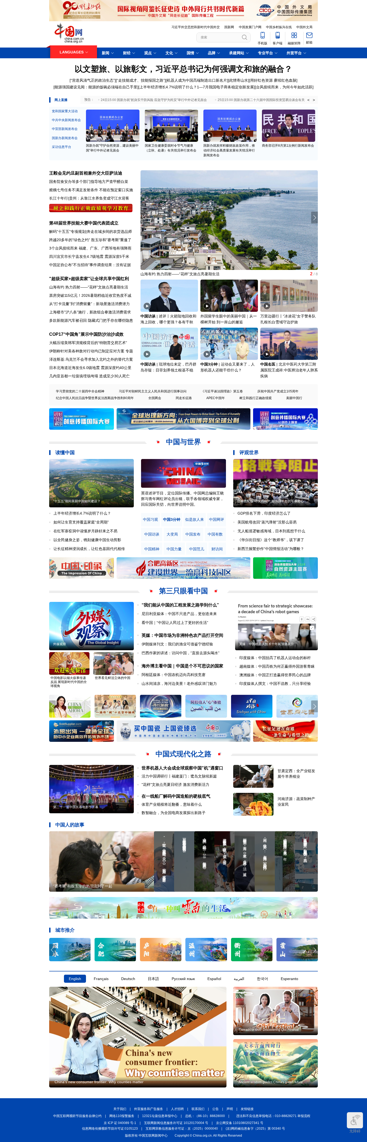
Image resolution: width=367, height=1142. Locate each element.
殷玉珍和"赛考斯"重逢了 (111, 240)
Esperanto (289, 979)
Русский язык (183, 979)
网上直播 (61, 100)
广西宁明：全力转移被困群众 (165, 274)
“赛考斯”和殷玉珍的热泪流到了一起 (82, 886)
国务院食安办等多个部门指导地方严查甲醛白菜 (88, 181)
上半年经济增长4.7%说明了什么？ (168, 87)
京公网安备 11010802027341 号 (239, 1123)
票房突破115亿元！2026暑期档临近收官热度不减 (90, 295)
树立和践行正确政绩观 (255, 398)
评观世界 (249, 452)
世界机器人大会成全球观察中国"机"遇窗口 (182, 768)
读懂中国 (65, 452)
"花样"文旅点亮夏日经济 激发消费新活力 (175, 784)
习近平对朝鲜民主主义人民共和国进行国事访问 (152, 391)
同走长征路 (184, 398)
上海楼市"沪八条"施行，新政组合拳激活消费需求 (90, 312)
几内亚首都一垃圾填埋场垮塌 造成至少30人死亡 (89, 376)
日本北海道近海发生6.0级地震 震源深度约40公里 (90, 368)
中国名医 (267, 364)
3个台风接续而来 (63, 248)
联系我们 (198, 1109)
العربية (239, 979)
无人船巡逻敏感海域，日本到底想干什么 (271, 531)
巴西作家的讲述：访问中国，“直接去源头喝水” (181, 653)
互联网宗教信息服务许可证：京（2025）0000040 (182, 1128)
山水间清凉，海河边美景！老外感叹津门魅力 (179, 683)
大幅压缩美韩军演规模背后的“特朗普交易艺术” (88, 343)
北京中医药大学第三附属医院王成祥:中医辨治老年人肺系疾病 (289, 370)
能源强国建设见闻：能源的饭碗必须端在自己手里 (96, 87)
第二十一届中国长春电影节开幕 (75, 807)
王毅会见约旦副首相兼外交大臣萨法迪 (85, 173)
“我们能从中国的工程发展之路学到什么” (180, 605)
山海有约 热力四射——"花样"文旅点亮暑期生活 (88, 287)
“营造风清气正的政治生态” (93, 80)
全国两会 (154, 398)
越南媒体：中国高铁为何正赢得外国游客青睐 (277, 666)
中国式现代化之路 (183, 754)
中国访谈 (148, 316)
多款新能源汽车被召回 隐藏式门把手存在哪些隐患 (91, 320)
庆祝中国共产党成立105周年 (277, 391)
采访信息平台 (61, 147)
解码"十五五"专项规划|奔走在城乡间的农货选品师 (90, 231)
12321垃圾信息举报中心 (159, 1116)
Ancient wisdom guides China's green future (271, 1082)
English (75, 979)
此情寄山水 (238, 80)
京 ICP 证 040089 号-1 (120, 1123)
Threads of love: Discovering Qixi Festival (269, 1030)
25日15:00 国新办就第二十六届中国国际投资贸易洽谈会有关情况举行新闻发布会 (276, 100)
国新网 (229, 27)
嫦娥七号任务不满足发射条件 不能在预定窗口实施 (91, 190)
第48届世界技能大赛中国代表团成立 (83, 223)
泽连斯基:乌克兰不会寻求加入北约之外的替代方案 (91, 359)
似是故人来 (194, 520)
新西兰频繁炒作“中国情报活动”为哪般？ (271, 549)
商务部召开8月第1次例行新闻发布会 (288, 145)
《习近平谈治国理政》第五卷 (222, 391)
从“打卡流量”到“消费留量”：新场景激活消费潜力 (89, 304)
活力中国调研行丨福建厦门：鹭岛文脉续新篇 (179, 776)
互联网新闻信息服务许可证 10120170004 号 (176, 1123)
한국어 (262, 979)
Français (101, 979)
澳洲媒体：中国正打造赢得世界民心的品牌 (275, 675)
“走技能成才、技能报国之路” (141, 80)
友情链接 (247, 1109)
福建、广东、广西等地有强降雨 (105, 248)
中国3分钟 (209, 364)
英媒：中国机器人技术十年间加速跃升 (266, 644)
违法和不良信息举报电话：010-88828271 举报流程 (273, 1116)
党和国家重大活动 (65, 111)
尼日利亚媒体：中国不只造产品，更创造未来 (179, 614)
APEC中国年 (215, 398)
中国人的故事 (69, 824)
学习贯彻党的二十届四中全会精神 (80, 391)
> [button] (314, 100)
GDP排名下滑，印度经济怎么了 (264, 513)
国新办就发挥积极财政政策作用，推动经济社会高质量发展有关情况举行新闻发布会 (229, 150)
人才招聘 (177, 1109)
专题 (129, 351)
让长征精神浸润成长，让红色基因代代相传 (89, 549)
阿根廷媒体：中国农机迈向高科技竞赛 (174, 675)
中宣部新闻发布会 (65, 129)
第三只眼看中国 (183, 591)
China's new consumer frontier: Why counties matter (99, 1082)
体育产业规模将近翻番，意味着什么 (172, 804)
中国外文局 (304, 27)
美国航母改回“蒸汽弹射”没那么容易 (267, 522)
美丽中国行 (294, 398)
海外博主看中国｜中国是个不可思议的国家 (182, 666)
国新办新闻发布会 (65, 138)
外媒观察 (59, 644)
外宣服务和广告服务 (148, 1109)
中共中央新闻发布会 (66, 120)
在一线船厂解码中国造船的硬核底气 (176, 796)
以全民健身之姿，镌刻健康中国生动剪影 (87, 540)
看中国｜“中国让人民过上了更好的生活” (175, 622)
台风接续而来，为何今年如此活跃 (284, 87)
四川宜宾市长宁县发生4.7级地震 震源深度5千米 (89, 256)
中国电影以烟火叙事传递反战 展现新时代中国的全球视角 (69, 682)
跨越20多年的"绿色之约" (69, 240)
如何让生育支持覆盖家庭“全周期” (81, 522)
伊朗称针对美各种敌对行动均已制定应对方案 (86, 351)
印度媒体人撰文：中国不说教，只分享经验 (275, 683)
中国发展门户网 (250, 27)
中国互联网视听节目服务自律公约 (77, 1116)
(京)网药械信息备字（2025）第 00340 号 (255, 1128)
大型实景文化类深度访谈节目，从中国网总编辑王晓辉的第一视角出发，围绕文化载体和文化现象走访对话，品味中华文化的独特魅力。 (182, 499)
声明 (229, 1109)
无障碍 (355, 1131)
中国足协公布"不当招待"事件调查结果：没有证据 (90, 265)
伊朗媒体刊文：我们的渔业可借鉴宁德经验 (177, 644)
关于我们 (119, 1109)
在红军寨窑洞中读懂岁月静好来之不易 (85, 531)
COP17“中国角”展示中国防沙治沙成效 (86, 334)
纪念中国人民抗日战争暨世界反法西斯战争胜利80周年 (95, 398)
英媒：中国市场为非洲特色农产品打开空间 (182, 635)
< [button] (308, 100)
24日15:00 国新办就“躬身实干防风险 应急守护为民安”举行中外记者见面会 (154, 100)
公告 (215, 1109)
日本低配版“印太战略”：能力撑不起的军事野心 (270, 501)
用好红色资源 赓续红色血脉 (273, 80)
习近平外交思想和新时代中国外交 (195, 27)
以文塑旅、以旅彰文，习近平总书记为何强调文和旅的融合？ (183, 68)
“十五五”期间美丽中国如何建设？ (76, 501)
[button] (314, 217)
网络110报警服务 (121, 1116)
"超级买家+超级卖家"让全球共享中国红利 (89, 278)
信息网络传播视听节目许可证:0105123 (110, 1128)
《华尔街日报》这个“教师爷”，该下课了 (271, 540)
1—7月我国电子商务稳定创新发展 (225, 87)
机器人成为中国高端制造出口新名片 (197, 80)
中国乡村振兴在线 (279, 27)
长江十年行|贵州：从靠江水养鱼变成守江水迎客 (89, 198)
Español (214, 979)
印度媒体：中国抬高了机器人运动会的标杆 (275, 658)
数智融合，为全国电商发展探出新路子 (174, 813)
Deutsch (128, 979)
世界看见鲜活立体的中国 (112, 678)
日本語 (153, 979)
